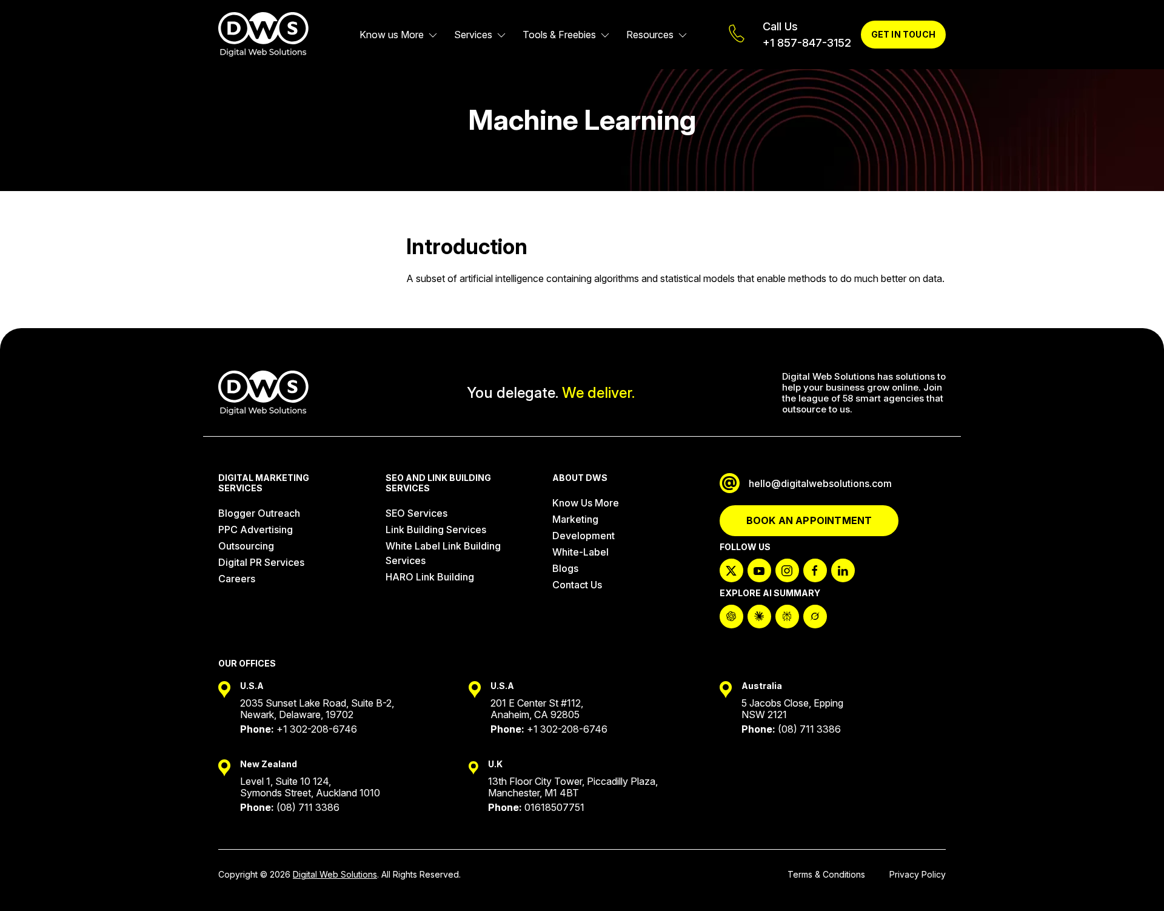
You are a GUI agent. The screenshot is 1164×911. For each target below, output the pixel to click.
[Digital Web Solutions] (263, 34)
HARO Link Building (430, 577)
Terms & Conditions (826, 874)
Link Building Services (436, 529)
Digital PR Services (261, 562)
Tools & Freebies (559, 35)
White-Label (580, 552)
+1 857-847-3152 (807, 42)
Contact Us (577, 585)
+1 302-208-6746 (316, 729)
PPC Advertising (255, 529)
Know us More (392, 35)
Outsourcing (246, 546)
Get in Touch (903, 34)
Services (473, 35)
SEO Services (416, 513)
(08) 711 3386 (809, 729)
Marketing (575, 519)
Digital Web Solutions (335, 874)
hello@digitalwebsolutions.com (820, 483)
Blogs (565, 568)
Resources (650, 35)
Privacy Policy (917, 874)
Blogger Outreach (259, 513)
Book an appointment (809, 520)
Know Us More (585, 503)
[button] (1134, 881)
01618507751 (554, 807)
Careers (236, 579)
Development (583, 535)
